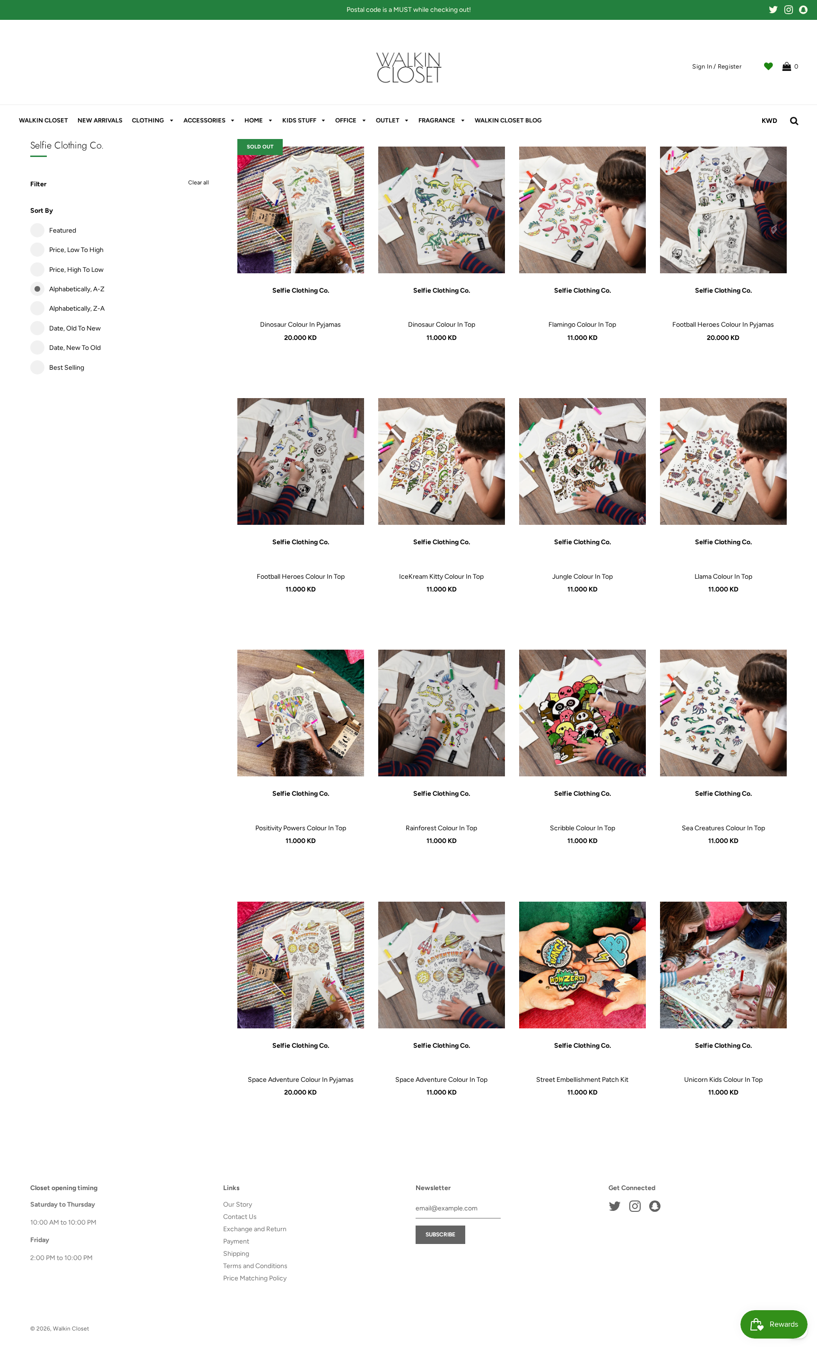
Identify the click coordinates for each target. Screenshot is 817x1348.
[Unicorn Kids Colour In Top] (723, 965)
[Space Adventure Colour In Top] (441, 965)
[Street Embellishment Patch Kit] (582, 965)
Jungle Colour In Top (582, 577)
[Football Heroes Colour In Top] (300, 461)
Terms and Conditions (255, 1266)
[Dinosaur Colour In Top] (441, 210)
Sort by (41, 211)
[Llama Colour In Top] (723, 461)
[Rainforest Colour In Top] (441, 713)
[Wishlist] (768, 66)
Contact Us (240, 1217)
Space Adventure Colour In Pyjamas (301, 1080)
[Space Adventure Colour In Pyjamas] (300, 965)
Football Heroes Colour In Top (301, 577)
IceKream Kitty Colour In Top (441, 577)
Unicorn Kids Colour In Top (723, 1080)
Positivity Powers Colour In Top (300, 828)
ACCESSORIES (205, 120)
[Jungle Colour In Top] (582, 461)
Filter (38, 184)
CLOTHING (148, 120)
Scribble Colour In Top (582, 828)
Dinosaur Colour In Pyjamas (300, 325)
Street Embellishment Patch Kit (582, 1080)
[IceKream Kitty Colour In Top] (441, 461)
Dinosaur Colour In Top (441, 325)
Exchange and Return (255, 1229)
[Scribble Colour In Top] (582, 713)
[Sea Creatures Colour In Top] (723, 713)
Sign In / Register (716, 66)
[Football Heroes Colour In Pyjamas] (723, 210)
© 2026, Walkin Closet (59, 1328)
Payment (236, 1241)
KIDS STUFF (300, 120)
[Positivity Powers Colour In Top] (300, 713)
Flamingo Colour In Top (582, 325)
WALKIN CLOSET (43, 120)
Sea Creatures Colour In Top (723, 828)
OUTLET (388, 120)
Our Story (237, 1204)
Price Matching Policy (255, 1278)
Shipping (236, 1254)
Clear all (198, 182)
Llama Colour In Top (723, 577)
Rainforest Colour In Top (441, 828)
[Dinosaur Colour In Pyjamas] (300, 210)
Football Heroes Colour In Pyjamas (723, 325)
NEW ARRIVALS (100, 120)
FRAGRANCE (437, 120)
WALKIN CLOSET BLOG (508, 120)
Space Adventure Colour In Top (441, 1080)
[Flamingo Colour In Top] (582, 210)
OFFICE (346, 120)
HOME (254, 120)
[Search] (794, 121)
